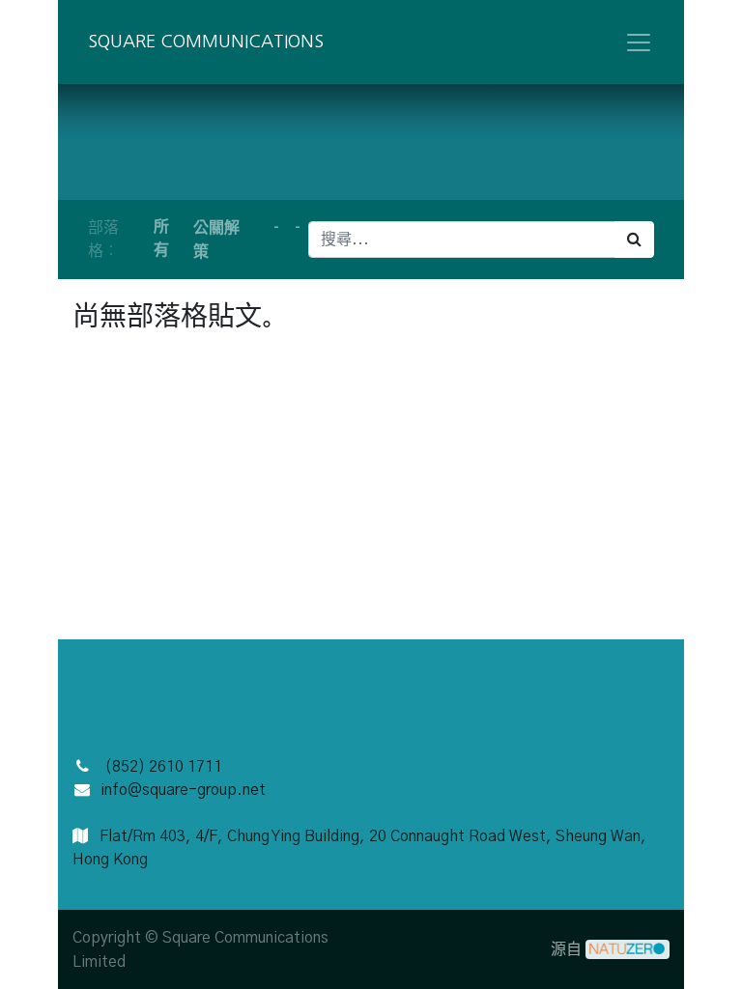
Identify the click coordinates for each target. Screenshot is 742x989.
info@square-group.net (183, 790)
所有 (161, 238)
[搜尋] (634, 239)
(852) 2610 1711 (163, 767)
